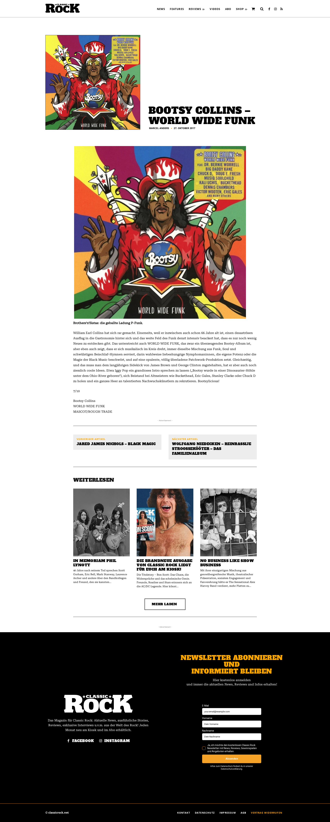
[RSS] (281, 9)
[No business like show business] (228, 522)
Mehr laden (164, 604)
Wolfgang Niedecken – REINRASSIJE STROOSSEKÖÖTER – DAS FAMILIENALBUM (211, 449)
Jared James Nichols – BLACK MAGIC (116, 444)
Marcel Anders (159, 128)
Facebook (83, 741)
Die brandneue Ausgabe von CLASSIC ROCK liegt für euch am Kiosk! (164, 565)
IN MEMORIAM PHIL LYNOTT (94, 563)
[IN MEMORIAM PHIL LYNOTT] (101, 522)
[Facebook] (269, 9)
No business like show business (227, 563)
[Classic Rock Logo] (62, 8)
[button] (261, 8)
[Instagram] (275, 9)
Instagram (117, 741)
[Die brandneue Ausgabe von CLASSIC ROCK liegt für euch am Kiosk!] (165, 522)
